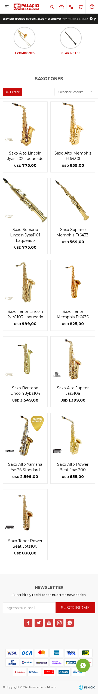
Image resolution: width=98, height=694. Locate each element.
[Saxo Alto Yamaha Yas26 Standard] (25, 435)
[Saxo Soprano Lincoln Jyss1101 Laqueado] (25, 200)
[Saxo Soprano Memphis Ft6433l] (72, 200)
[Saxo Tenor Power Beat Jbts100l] (25, 511)
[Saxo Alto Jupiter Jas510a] (72, 358)
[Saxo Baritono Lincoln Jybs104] (25, 358)
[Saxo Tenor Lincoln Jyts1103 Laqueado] (25, 282)
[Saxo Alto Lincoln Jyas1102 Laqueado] (25, 123)
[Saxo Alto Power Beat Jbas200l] (72, 435)
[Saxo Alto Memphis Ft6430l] (72, 123)
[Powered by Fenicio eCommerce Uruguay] (87, 687)
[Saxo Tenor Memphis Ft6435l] (72, 282)
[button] (52, 7)
